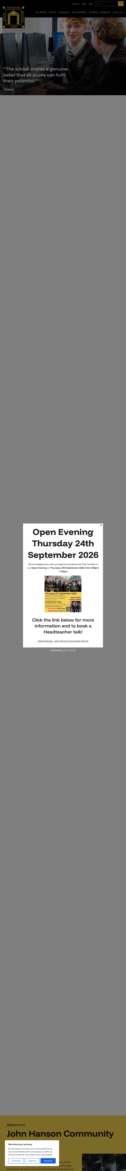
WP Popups (69, 650)
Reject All (32, 1161)
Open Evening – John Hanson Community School (63, 641)
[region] (32, 1153)
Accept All (48, 1161)
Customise (16, 1161)
